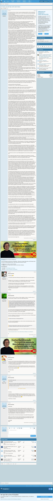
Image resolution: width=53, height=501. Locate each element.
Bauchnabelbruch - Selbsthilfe (43, 51)
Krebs (10, 448)
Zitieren (35, 239)
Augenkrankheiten (10, 453)
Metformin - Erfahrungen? (43, 60)
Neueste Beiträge (40, 49)
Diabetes (40, 62)
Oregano (5, 448)
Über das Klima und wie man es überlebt (45, 67)
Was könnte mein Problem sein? (12, 456)
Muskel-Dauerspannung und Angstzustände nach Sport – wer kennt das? (10, 442)
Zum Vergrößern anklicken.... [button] (22, 388)
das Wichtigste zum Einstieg (10, 268)
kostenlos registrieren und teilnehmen (11, 269)
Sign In (40, 33)
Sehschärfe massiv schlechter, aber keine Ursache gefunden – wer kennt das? (10, 451)
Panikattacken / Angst (12, 444)
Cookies (10, 496)
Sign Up (46, 33)
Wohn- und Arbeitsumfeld (42, 69)
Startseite (4, 1)
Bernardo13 (5, 444)
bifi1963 (51, 77)
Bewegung (40, 53)
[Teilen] (34, 10)
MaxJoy (33, 451)
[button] (8, 1)
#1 (35, 10)
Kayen (33, 442)
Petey (4, 453)
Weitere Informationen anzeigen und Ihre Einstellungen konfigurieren (11, 499)
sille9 (4, 456)
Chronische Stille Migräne (8, 455)
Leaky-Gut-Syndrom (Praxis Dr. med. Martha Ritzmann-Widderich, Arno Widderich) (20, 331)
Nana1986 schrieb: (12, 380)
